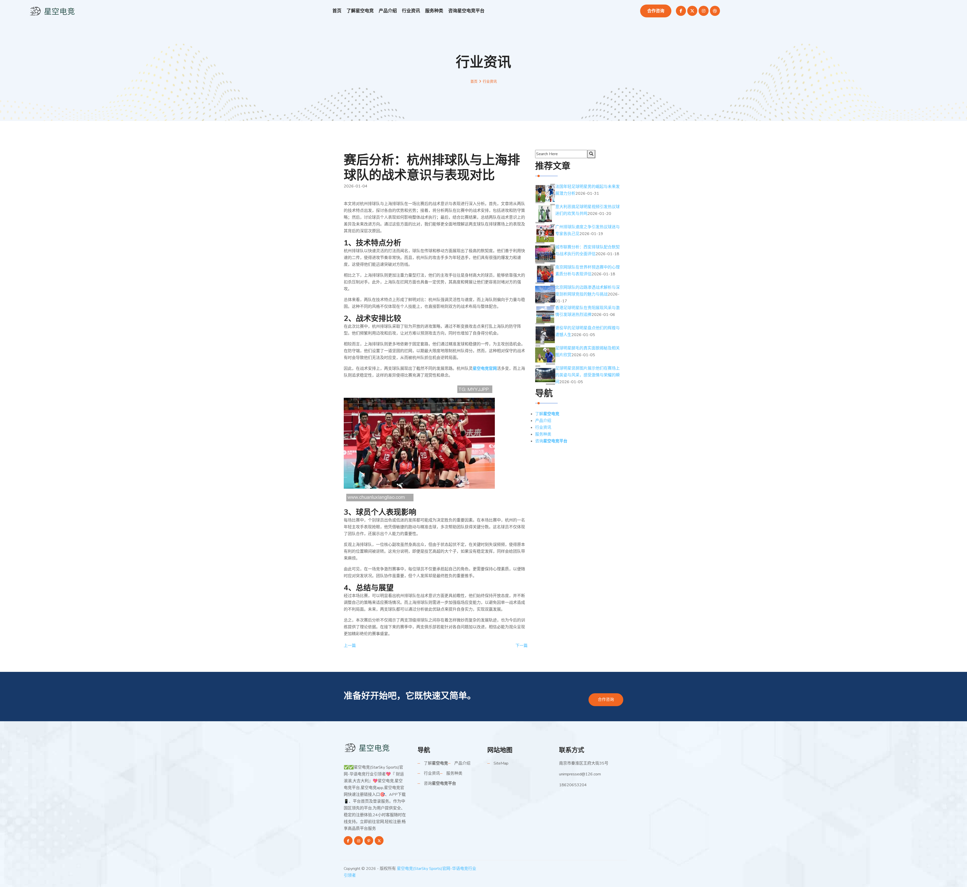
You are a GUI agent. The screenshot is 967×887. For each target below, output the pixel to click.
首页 (336, 11)
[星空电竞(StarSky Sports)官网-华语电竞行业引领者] (368, 747)
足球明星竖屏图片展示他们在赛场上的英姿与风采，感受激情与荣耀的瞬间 (587, 375)
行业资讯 (411, 11)
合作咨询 (655, 11)
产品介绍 (388, 11)
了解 (360, 11)
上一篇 (350, 645)
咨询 (466, 11)
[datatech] (53, 10)
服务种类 (434, 11)
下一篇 (521, 645)
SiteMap (501, 763)
